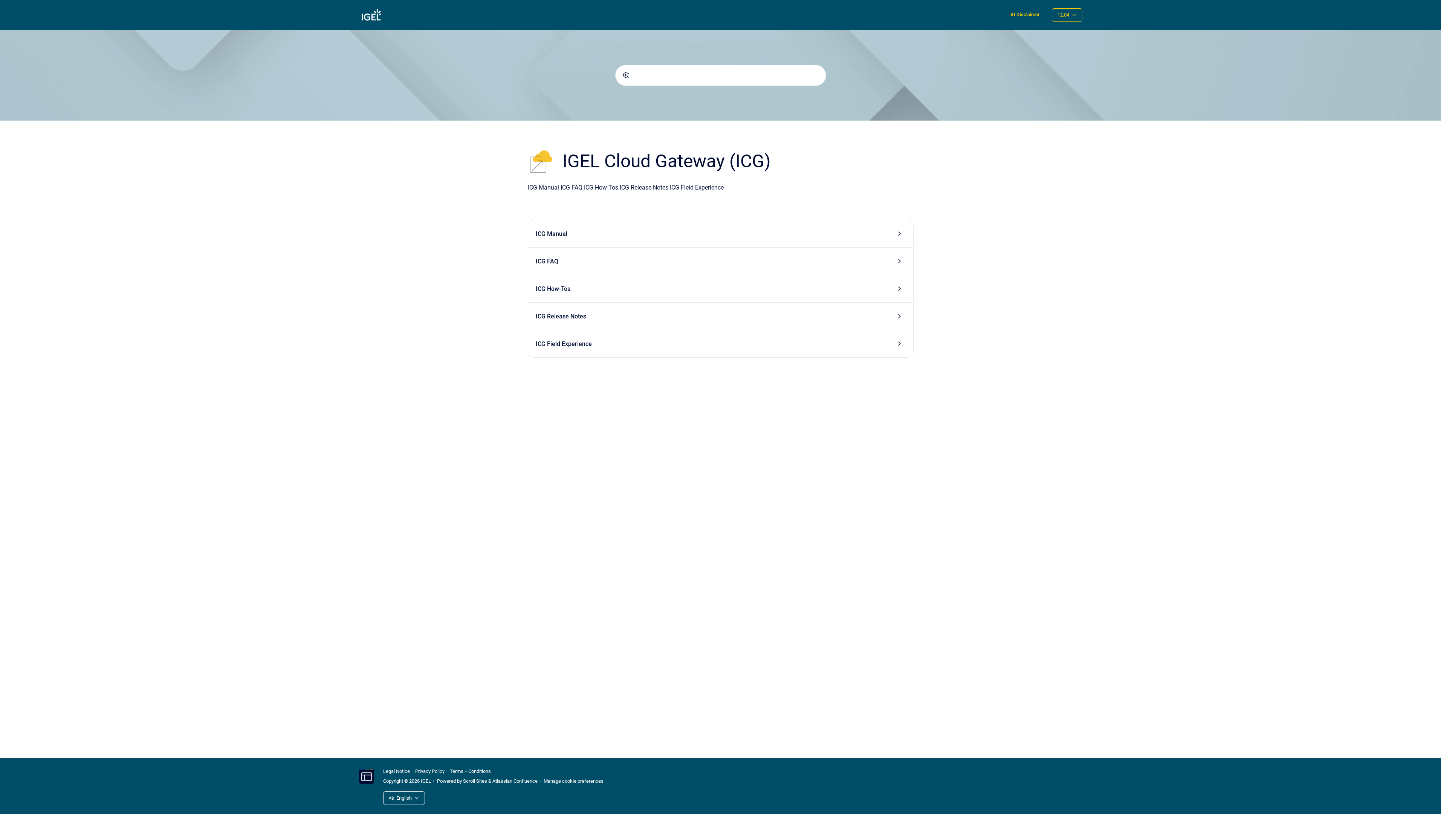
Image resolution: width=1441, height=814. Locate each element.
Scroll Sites (475, 781)
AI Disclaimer (1025, 14)
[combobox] (721, 75)
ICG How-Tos (553, 288)
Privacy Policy (430, 771)
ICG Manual (551, 233)
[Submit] (626, 75)
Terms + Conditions (470, 771)
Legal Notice (396, 771)
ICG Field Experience (564, 343)
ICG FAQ (547, 261)
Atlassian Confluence (515, 781)
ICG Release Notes (561, 316)
